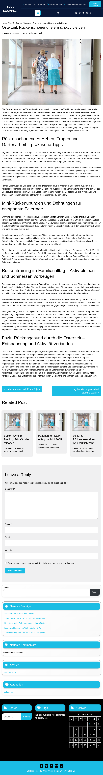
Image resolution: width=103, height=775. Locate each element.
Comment (10, 489)
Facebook (41, 766)
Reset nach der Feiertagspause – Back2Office (25, 623)
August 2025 (10, 672)
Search (6, 587)
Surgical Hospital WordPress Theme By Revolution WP (51, 771)
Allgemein (8, 692)
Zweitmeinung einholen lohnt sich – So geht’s (24, 633)
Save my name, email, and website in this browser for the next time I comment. (42, 563)
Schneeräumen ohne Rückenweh (19, 613)
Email (8, 537)
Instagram (61, 766)
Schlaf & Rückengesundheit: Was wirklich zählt (84, 439)
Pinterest (46, 766)
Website (8, 550)
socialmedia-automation (33, 33)
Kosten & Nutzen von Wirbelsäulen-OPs (22, 628)
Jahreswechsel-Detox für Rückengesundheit (24, 618)
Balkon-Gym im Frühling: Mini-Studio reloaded (16, 439)
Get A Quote (95, 4)
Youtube (56, 766)
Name (8, 524)
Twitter (51, 766)
